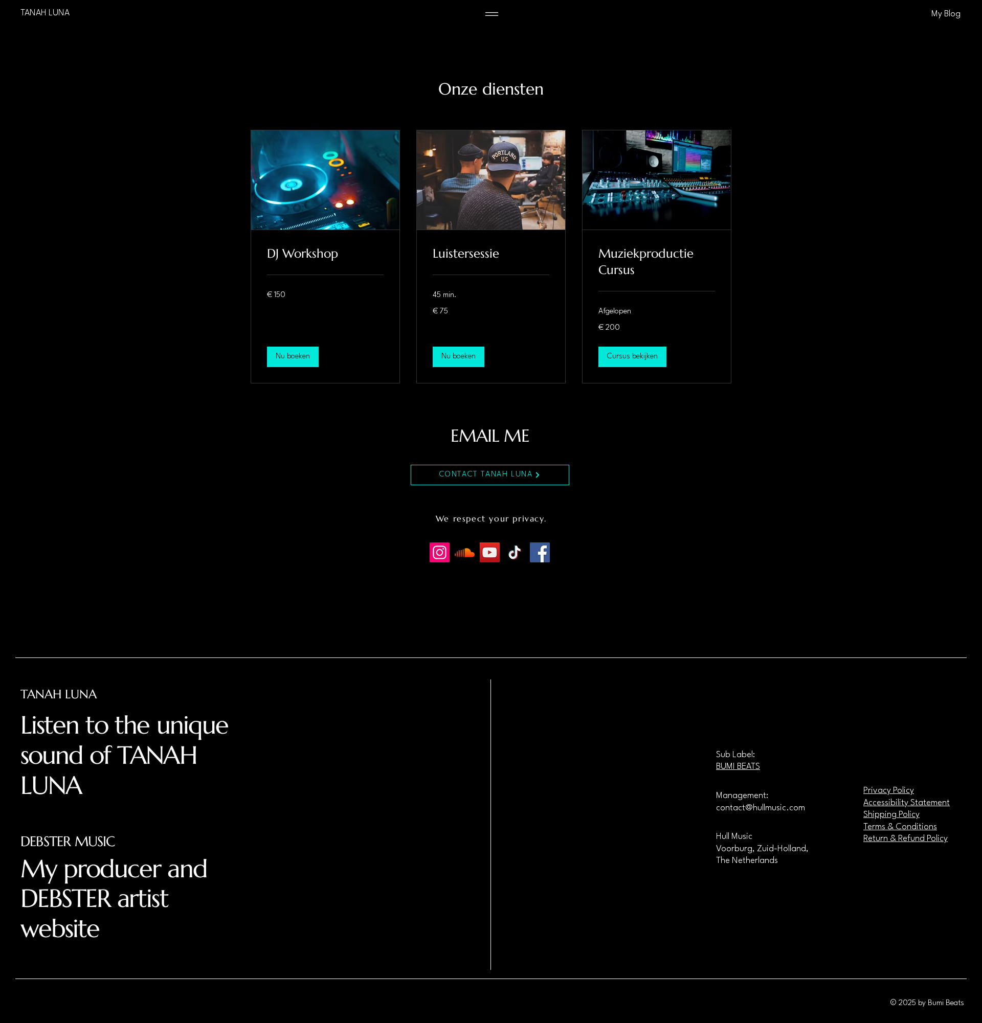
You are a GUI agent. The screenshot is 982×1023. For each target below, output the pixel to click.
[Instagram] (440, 552)
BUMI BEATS (738, 766)
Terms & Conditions (900, 827)
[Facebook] (540, 552)
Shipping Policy (891, 814)
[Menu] (492, 14)
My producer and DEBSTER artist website (113, 899)
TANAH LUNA (58, 694)
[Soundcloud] (465, 552)
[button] (293, 357)
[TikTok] (515, 552)
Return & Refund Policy (905, 838)
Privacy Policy (888, 790)
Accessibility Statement (906, 803)
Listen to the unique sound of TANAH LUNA (124, 755)
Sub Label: (735, 755)
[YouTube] (490, 552)
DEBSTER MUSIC (67, 841)
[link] (325, 254)
